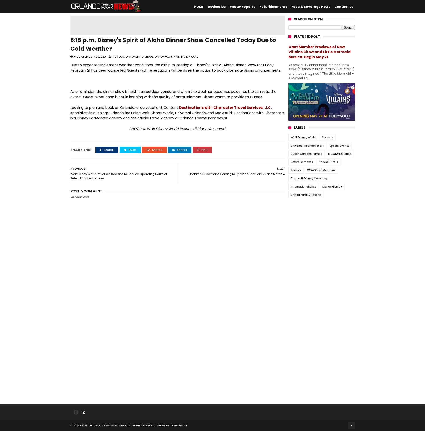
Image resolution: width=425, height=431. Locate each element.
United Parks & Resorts (306, 195)
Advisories (217, 6)
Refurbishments (273, 6)
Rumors (296, 170)
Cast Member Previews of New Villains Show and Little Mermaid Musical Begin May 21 (319, 52)
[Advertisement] (177, 25)
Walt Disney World (186, 56)
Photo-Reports (242, 6)
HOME (199, 6)
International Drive (303, 186)
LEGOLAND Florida (339, 154)
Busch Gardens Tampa (306, 154)
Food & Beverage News (310, 6)
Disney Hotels (164, 56)
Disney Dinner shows (139, 56)
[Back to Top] (351, 425)
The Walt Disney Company (309, 178)
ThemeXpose (178, 425)
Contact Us (343, 6)
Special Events (339, 146)
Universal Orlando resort (307, 146)
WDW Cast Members (321, 170)
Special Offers (328, 162)
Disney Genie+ (332, 186)
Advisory (118, 56)
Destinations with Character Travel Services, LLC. (225, 107)
